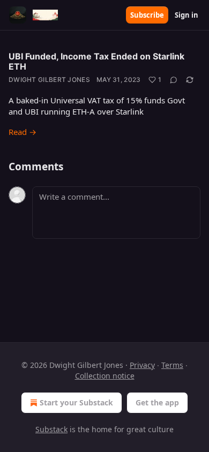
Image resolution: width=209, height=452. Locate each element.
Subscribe (147, 15)
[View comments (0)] (174, 79)
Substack (51, 429)
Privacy (142, 365)
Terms (172, 365)
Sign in (186, 15)
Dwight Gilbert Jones (49, 80)
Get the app (157, 402)
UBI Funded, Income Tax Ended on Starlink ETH (96, 61)
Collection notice (105, 376)
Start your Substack (76, 402)
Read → (22, 131)
